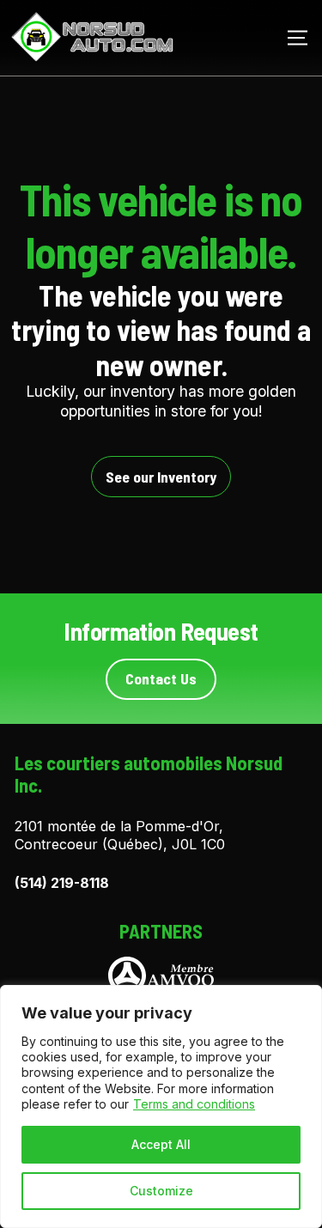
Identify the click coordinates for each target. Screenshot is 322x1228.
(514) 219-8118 (62, 882)
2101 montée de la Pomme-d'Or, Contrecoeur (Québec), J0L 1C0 (120, 835)
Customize (161, 1190)
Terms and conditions (194, 1104)
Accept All (161, 1144)
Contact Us (161, 678)
